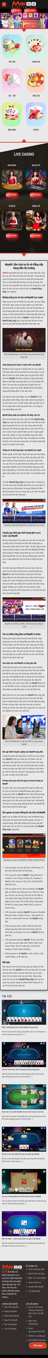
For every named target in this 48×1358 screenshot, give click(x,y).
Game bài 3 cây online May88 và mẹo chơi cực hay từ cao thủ (22, 1112)
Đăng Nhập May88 (11, 1316)
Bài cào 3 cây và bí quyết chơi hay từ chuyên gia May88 (20, 1154)
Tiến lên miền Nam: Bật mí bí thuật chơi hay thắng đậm (21, 1070)
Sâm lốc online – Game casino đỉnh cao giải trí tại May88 (21, 1239)
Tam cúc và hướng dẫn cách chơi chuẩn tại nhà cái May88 (21, 1196)
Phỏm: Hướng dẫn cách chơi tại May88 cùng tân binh (20, 1027)
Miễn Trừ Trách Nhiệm (37, 1278)
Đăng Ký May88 (10, 1311)
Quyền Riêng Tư (34, 1282)
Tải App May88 (34, 1291)
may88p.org (40, 1336)
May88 (5, 273)
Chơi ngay (37, 1345)
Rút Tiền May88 (10, 1324)
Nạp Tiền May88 (10, 1320)
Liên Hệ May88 (10, 1329)
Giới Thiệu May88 (11, 1307)
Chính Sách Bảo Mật (36, 1269)
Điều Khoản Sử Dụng (36, 1273)
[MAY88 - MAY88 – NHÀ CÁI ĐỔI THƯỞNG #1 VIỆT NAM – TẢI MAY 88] (24, 4)
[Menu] (4, 4)
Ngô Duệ (42, 1340)
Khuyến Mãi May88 (36, 1287)
